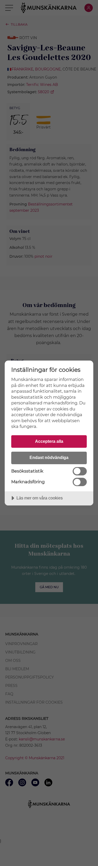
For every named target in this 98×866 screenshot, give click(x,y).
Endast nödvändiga (49, 457)
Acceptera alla (49, 441)
